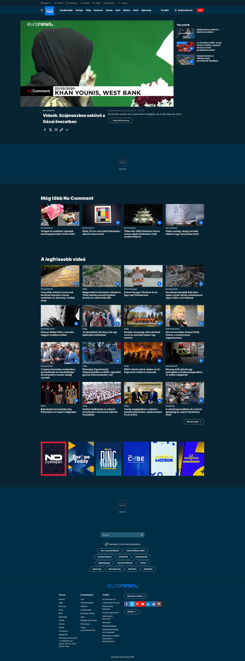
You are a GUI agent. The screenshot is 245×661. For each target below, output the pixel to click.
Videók (61, 627)
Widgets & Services (89, 620)
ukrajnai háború (105, 557)
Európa (79, 10)
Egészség (146, 10)
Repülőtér (148, 569)
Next (118, 10)
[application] (97, 63)
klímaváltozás (115, 569)
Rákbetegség (104, 563)
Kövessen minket (88, 613)
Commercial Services (111, 603)
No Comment (47, 228)
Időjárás (84, 606)
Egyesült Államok (125, 563)
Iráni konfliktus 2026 (135, 550)
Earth (135, 10)
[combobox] (132, 3)
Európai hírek (47, 289)
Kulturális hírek (47, 329)
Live (200, 10)
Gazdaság (170, 406)
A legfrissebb (66, 10)
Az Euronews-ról (109, 599)
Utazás (109, 10)
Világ (88, 10)
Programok (63, 631)
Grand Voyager (130, 289)
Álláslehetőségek (109, 626)
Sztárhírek (123, 557)
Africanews (85, 624)
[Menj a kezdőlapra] (49, 10)
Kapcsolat (106, 622)
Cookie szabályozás (110, 612)
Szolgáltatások (87, 595)
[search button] (119, 3)
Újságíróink (63, 634)
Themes (62, 595)
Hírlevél (130, 612)
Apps (83, 617)
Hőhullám (132, 569)
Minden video (193, 421)
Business (98, 10)
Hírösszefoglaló (87, 603)
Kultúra (126, 10)
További (105, 595)
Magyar (46, 3)
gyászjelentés (141, 557)
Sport (43, 406)
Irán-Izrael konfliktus (110, 550)
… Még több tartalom (120, 120)
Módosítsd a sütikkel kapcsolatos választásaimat (110, 638)
